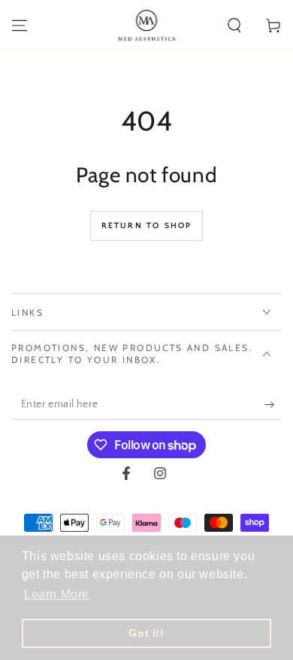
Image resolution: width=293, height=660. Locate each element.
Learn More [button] (56, 594)
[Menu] (19, 25)
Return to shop (146, 225)
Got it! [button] (146, 633)
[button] (234, 25)
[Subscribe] (273, 405)
